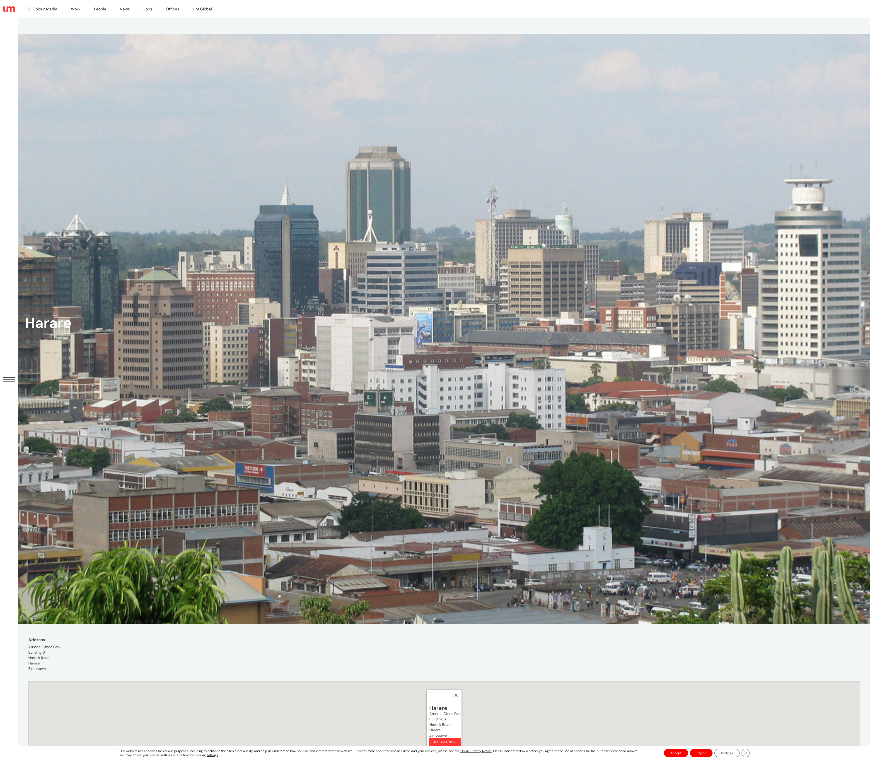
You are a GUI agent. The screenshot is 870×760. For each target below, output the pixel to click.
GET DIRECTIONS (445, 742)
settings (212, 755)
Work (75, 9)
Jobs (147, 9)
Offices (172, 9)
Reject (701, 753)
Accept (676, 753)
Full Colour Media (41, 9)
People (100, 9)
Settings (727, 753)
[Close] (456, 695)
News (125, 9)
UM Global (202, 9)
